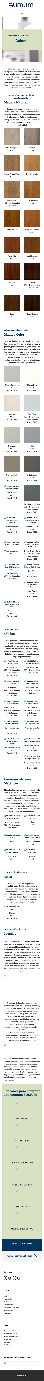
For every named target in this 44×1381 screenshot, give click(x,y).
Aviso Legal (8, 1339)
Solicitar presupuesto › (22, 1243)
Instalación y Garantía (11, 1307)
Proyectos (7, 1313)
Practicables (8, 1299)
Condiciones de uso (10, 1331)
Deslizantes (8, 1302)
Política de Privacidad (11, 1336)
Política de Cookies (10, 1334)
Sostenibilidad (8, 1310)
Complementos (9, 1305)
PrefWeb (7, 1345)
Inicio (5, 1296)
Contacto (7, 1342)
